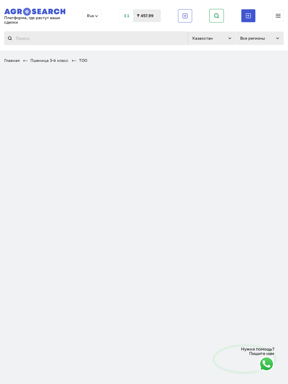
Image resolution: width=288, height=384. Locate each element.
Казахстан (202, 38)
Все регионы (252, 38)
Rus (90, 15)
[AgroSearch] (35, 10)
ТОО (82, 60)
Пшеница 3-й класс (48, 60)
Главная (12, 60)
